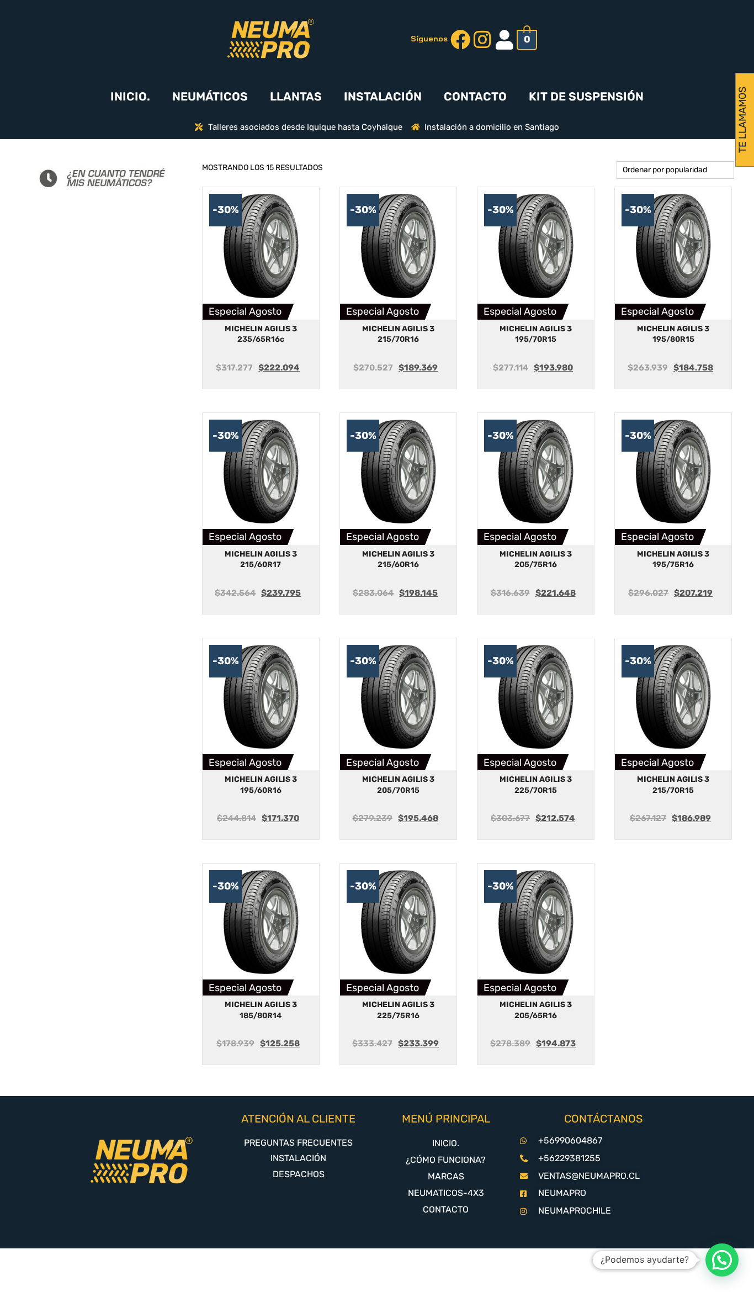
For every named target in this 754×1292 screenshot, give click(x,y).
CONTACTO (475, 96)
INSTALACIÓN (383, 96)
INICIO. (130, 96)
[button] (722, 1260)
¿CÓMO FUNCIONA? (446, 1160)
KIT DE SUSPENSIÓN (586, 96)
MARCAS (446, 1176)
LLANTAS (296, 96)
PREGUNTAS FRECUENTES (298, 1142)
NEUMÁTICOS (210, 96)
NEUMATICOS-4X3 (446, 1193)
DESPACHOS (299, 1174)
